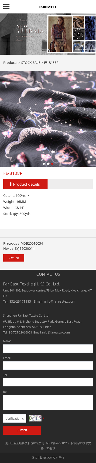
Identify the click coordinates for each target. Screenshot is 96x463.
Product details (26, 184)
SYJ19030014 (24, 248)
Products (10, 62)
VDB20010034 (32, 243)
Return (13, 258)
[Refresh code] (35, 418)
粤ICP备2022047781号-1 (48, 458)
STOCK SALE (30, 62)
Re (5, 391)
